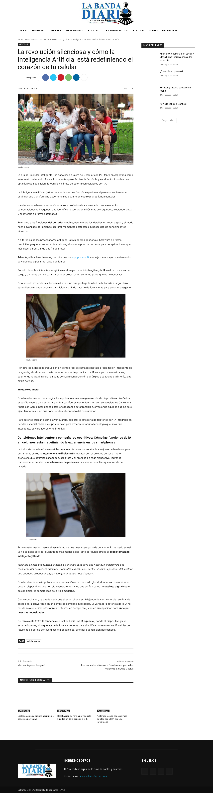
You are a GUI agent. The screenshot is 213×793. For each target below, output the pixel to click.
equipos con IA (81, 257)
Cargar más (167, 120)
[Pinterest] (61, 77)
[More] (84, 77)
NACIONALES (31, 39)
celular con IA (33, 641)
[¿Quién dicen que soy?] (149, 75)
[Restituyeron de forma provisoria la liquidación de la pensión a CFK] (75, 699)
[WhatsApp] (68, 77)
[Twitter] (53, 77)
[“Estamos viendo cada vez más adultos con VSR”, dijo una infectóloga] (115, 699)
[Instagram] (153, 771)
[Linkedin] (76, 77)
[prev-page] (20, 730)
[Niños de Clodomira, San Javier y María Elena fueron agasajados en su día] (149, 57)
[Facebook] (45, 77)
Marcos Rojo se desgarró (31, 665)
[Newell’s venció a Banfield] (149, 108)
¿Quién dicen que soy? (171, 71)
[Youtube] (169, 771)
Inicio (20, 39)
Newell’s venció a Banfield (173, 104)
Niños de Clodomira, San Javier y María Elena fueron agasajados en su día (177, 56)
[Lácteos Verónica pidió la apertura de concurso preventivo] (36, 699)
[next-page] (25, 730)
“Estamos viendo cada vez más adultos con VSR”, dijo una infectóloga (112, 719)
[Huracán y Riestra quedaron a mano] (149, 91)
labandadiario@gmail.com (93, 776)
